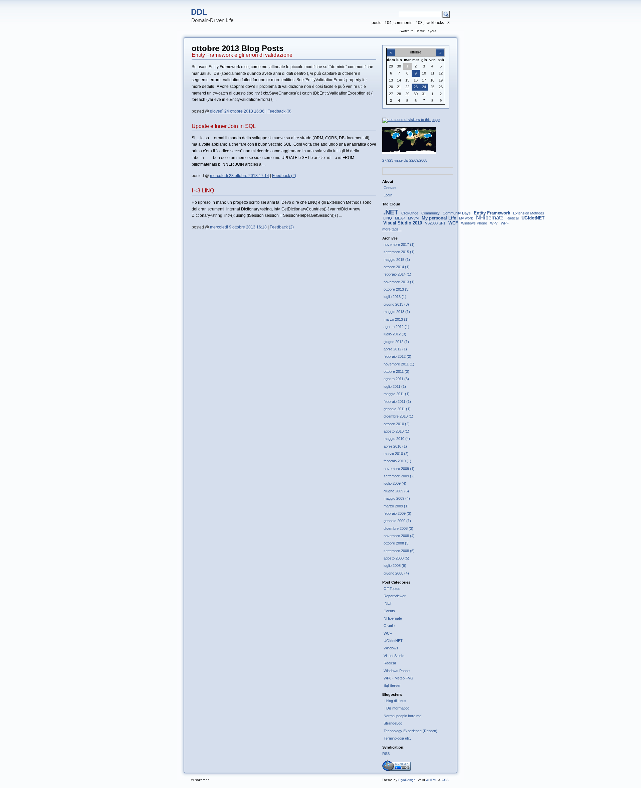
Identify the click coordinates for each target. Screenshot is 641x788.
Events (389, 611)
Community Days (457, 213)
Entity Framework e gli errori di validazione (242, 55)
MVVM (413, 218)
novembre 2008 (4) (399, 536)
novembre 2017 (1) (399, 245)
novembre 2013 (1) (399, 282)
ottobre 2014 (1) (397, 267)
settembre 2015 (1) (399, 252)
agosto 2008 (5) (396, 558)
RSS (386, 754)
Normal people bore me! (403, 716)
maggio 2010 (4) (397, 439)
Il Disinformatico (396, 708)
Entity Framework (492, 212)
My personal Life (439, 217)
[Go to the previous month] (391, 48)
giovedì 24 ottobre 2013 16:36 (237, 111)
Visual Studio (394, 656)
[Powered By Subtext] (396, 769)
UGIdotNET (533, 217)
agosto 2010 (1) (396, 431)
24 (424, 87)
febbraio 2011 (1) (397, 402)
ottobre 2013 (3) (397, 289)
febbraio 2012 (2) (397, 356)
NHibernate (489, 217)
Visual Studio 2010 (402, 222)
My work (466, 218)
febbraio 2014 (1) (397, 274)
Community (430, 213)
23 (416, 87)
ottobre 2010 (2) (397, 424)
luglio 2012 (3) (395, 334)
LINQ (387, 218)
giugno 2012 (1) (396, 342)
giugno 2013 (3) (396, 304)
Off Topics (392, 589)
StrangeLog (393, 723)
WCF (453, 222)
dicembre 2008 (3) (398, 528)
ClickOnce (409, 213)
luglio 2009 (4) (395, 483)
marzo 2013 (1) (396, 319)
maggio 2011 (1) (397, 394)
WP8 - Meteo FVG (398, 678)
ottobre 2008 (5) (397, 543)
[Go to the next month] (440, 48)
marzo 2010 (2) (396, 454)
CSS (445, 780)
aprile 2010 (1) (395, 446)
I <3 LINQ (203, 190)
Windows (391, 648)
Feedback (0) (279, 111)
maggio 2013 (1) (397, 312)
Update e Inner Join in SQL (224, 126)
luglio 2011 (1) (395, 386)
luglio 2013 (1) (395, 297)
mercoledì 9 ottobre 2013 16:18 (238, 227)
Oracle (389, 626)
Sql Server (392, 685)
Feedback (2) (284, 175)
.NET (390, 212)
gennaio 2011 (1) (397, 409)
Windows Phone (474, 223)
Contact (390, 188)
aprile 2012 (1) (395, 349)
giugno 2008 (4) (396, 573)
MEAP (400, 218)
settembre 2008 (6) (399, 551)
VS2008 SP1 (435, 223)
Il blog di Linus (395, 701)
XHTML (431, 780)
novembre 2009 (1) (399, 469)
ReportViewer (395, 596)
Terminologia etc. (397, 738)
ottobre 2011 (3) (396, 371)
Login (388, 195)
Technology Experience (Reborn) (410, 731)
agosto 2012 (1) (396, 327)
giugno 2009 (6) (396, 491)
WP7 (494, 223)
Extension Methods (528, 213)
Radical (512, 218)
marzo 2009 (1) (396, 506)
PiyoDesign (407, 780)
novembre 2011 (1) (399, 364)
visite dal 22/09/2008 (404, 160)
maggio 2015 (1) (397, 260)
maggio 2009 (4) (397, 498)
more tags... (392, 229)
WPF (505, 223)
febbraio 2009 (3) (397, 513)
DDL (199, 11)
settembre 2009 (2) (399, 476)
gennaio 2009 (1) (397, 521)
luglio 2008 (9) (395, 566)
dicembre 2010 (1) (398, 416)
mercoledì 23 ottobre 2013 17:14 (239, 175)
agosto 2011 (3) (396, 379)
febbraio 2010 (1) (397, 461)
